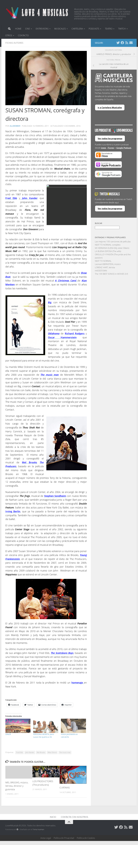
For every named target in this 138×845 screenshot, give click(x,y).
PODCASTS (94, 28)
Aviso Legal (45, 838)
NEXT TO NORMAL (103, 261)
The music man (64, 752)
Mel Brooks (41, 752)
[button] (46, 78)
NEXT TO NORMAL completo (107, 244)
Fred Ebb (19, 752)
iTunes (111, 147)
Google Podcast (123, 147)
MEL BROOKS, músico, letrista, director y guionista (16, 786)
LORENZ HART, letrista (105, 267)
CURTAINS (65, 787)
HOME (18, 28)
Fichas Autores (14, 42)
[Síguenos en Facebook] (122, 42)
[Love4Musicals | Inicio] (37, 12)
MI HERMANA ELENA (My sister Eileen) (112, 248)
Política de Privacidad (64, 838)
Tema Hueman (38, 829)
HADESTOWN (101, 270)
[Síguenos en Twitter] (118, 42)
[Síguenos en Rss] (126, 42)
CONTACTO (23, 35)
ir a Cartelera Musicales (110, 107)
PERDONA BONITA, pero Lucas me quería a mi (43, 735)
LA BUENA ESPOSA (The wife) (108, 251)
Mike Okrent (52, 752)
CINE (27, 28)
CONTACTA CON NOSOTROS (74, 817)
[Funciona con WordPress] (17, 829)
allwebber (15, 126)
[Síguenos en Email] (131, 42)
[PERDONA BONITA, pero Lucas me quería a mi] (45, 726)
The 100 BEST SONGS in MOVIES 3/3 (111, 273)
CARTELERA (77, 28)
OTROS (8, 35)
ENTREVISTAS (42, 28)
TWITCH (122, 28)
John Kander (29, 752)
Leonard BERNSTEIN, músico (108, 264)
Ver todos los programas (110, 138)
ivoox (103, 147)
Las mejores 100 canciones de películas (113, 241)
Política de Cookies (86, 838)
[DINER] (17, 726)
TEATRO (108, 28)
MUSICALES (60, 28)
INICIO (53, 817)
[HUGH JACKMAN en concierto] (73, 726)
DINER (8, 734)
